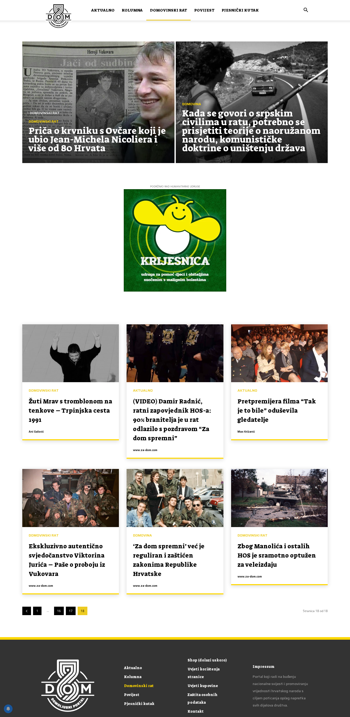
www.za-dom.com (145, 450)
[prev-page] (26, 611)
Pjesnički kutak (240, 10)
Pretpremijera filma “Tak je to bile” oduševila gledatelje (277, 410)
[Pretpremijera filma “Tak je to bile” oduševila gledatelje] (279, 353)
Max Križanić (246, 432)
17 (71, 611)
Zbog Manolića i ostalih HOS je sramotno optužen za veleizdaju (277, 555)
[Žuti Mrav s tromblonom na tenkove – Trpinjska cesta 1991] (70, 353)
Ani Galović (36, 432)
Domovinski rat (168, 10)
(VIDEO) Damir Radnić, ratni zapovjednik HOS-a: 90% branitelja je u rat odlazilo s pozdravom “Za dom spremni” (172, 419)
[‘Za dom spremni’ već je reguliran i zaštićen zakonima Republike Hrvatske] (175, 498)
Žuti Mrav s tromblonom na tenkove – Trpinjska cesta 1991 (70, 410)
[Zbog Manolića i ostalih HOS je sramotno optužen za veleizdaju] (279, 498)
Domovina (142, 535)
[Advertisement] (175, 68)
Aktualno (103, 10)
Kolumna (132, 10)
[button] (306, 10)
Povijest (204, 10)
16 (59, 611)
